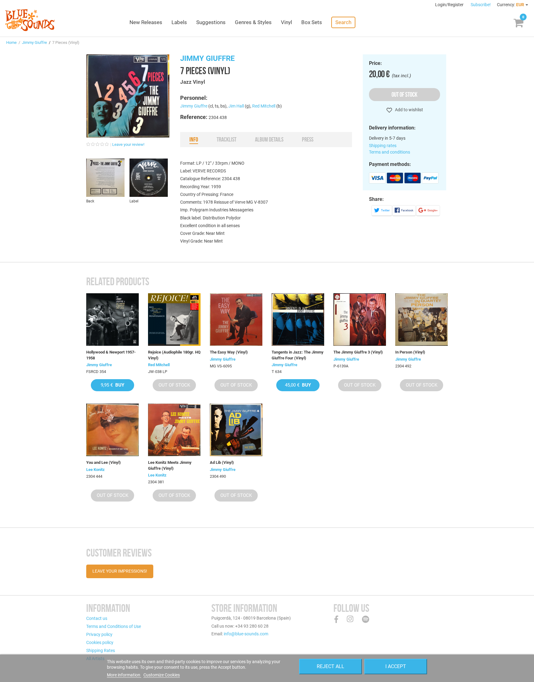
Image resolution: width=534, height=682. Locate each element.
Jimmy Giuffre (34, 42)
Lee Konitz (95, 469)
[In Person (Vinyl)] (421, 319)
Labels (179, 22)
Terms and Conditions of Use (113, 626)
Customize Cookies (161, 674)
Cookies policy (99, 642)
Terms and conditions (389, 152)
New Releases (145, 22)
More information (124, 674)
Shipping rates (382, 145)
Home (11, 42)
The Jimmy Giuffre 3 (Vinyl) (358, 352)
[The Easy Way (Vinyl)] (236, 319)
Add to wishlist (408, 109)
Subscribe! (481, 4)
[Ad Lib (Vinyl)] (236, 430)
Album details (269, 139)
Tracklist (226, 139)
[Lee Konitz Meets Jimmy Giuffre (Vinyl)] (174, 430)
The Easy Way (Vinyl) (229, 352)
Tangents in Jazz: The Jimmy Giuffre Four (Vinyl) (298, 355)
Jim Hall (236, 106)
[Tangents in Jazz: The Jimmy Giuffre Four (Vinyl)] (298, 319)
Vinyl (286, 22)
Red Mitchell (263, 106)
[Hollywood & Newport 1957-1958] (112, 319)
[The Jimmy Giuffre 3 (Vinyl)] (359, 319)
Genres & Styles (253, 22)
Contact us (96, 618)
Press (307, 139)
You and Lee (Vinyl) (103, 462)
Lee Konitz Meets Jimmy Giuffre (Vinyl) (170, 465)
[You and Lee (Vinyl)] (112, 430)
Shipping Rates (100, 650)
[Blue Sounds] (30, 20)
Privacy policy (99, 634)
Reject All (330, 666)
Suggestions (211, 22)
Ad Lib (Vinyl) (222, 462)
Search (343, 22)
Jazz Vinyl (192, 82)
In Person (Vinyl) (410, 352)
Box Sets (311, 22)
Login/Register (449, 4)
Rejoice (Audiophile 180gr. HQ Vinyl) (174, 355)
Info (193, 139)
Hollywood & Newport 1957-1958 (111, 355)
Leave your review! (128, 144)
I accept (395, 666)
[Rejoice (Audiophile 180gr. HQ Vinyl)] (174, 319)
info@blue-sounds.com (246, 633)
